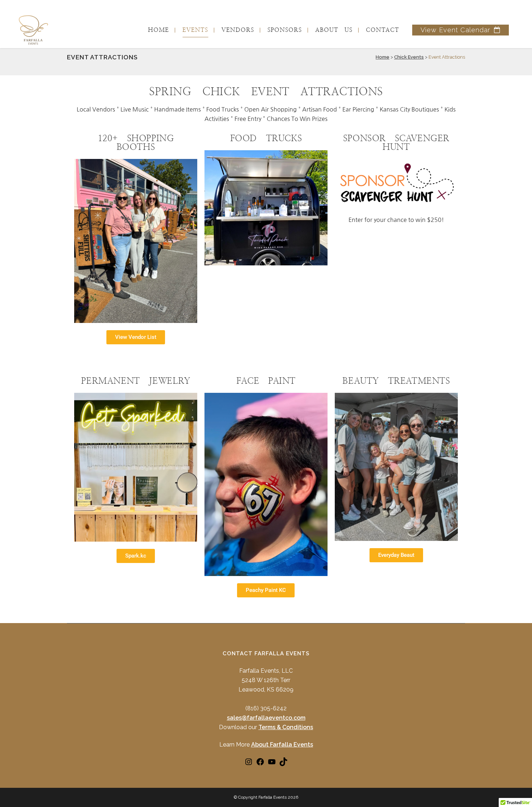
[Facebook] (260, 764)
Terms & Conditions (285, 727)
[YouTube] (271, 764)
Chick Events (409, 57)
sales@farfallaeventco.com (266, 717)
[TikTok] (283, 764)
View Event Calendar (455, 30)
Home (382, 57)
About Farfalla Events (282, 744)
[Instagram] (248, 764)
